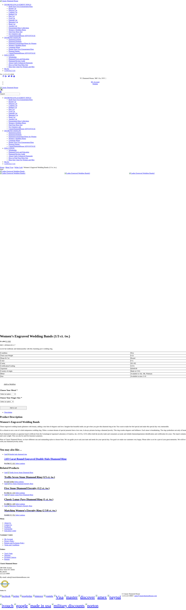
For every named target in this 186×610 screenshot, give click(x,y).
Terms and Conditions (11, 545)
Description (8, 412)
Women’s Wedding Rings (17, 30)
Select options (20, 463)
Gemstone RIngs (14, 47)
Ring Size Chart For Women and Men (21, 67)
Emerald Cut (13, 20)
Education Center (10, 531)
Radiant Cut (13, 14)
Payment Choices (10, 557)
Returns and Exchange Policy (14, 543)
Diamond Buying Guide (17, 61)
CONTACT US (9, 71)
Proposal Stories (14, 51)
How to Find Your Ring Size (18, 65)
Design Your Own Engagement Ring (21, 49)
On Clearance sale (15, 34)
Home (2, 167)
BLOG (6, 69)
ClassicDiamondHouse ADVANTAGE (22, 36)
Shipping (7, 555)
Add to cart (13, 408)
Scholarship (13, 57)
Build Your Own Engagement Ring (21, 6)
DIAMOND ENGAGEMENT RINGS (17, 5)
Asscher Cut (13, 26)
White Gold (18, 167)
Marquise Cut (13, 22)
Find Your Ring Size (15, 32)
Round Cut (12, 8)
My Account (95, 82)
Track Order (8, 553)
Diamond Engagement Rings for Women (22, 43)
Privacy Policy (9, 541)
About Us (7, 523)
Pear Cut (12, 16)
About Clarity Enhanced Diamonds (21, 63)
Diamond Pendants (15, 41)
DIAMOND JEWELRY (12, 38)
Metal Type (9, 167)
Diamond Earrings (15, 39)
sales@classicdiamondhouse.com (145, 596)
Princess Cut (13, 10)
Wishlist (95, 84)
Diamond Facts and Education (19, 59)
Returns (7, 559)
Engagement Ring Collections (19, 28)
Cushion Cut (13, 12)
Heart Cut (12, 24)
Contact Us (8, 525)
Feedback (7, 527)
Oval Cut (12, 18)
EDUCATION (9, 55)
